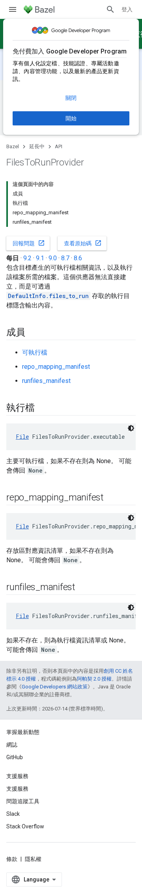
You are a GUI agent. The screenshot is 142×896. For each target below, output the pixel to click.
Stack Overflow (25, 826)
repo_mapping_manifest (56, 366)
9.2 (27, 258)
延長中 (37, 146)
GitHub (14, 757)
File (22, 436)
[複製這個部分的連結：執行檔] (42, 408)
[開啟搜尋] (110, 9)
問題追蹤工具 (22, 801)
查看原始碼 (83, 243)
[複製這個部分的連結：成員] (33, 333)
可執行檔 (34, 352)
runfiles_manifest (46, 381)
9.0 (53, 258)
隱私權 (33, 859)
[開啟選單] (13, 9)
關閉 (71, 98)
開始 (71, 118)
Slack (13, 814)
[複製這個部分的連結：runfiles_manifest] (83, 587)
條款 (11, 859)
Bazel (12, 146)
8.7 (65, 258)
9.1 (40, 258)
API (58, 146)
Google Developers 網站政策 (55, 687)
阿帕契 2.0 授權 (94, 679)
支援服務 (17, 789)
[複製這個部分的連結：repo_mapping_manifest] (112, 498)
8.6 (78, 258)
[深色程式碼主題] (131, 428)
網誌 (11, 744)
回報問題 (29, 243)
